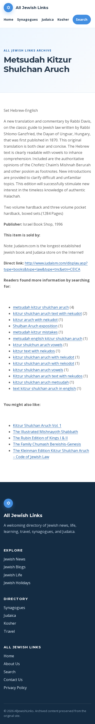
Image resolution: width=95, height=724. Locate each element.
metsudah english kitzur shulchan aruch (47, 338)
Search (81, 19)
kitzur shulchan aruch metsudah (41, 382)
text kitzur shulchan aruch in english (44, 388)
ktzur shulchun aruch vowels (37, 344)
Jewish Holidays (17, 582)
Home (8, 19)
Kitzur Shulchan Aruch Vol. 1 (37, 425)
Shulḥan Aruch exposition (35, 325)
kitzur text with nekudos (34, 350)
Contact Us (13, 679)
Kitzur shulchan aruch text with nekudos (48, 376)
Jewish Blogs (15, 566)
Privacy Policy (15, 687)
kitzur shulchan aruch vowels (38, 369)
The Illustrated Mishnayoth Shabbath (45, 431)
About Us (12, 663)
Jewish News (14, 559)
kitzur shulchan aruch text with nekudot (47, 313)
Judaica (48, 19)
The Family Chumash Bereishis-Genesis (47, 444)
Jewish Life (13, 574)
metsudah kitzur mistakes (35, 332)
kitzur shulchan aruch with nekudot (43, 357)
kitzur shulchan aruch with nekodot (43, 363)
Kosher (63, 19)
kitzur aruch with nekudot (35, 319)
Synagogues (27, 19)
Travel (9, 631)
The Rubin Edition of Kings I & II (40, 437)
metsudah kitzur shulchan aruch (41, 307)
